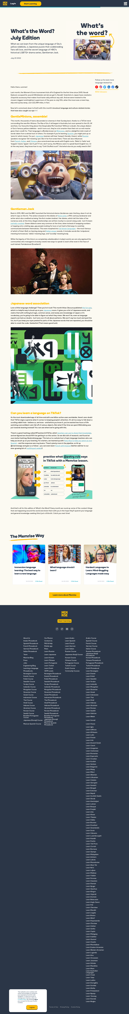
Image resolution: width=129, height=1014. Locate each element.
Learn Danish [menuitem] (90, 673)
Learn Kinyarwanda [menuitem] (93, 921)
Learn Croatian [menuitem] (91, 759)
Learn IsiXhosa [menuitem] (91, 730)
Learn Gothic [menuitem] (90, 929)
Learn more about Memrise (64, 595)
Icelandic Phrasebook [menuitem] (52, 687)
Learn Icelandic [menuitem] (91, 684)
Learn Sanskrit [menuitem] (91, 785)
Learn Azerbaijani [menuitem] (92, 801)
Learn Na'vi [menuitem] (90, 868)
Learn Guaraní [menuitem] (91, 939)
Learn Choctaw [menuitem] (91, 923)
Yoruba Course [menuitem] (28, 684)
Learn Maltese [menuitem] (91, 873)
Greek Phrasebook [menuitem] (51, 695)
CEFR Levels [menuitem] (48, 671)
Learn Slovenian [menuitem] (91, 689)
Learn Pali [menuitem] (89, 905)
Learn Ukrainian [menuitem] (91, 705)
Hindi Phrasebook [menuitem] (50, 703)
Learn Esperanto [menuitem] (92, 756)
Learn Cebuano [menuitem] (91, 833)
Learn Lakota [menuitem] (90, 860)
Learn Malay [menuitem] (90, 769)
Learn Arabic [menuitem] (69, 638)
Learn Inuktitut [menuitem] (91, 937)
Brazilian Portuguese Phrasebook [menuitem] (51, 716)
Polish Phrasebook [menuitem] (51, 679)
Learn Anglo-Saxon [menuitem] (93, 902)
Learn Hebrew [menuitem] (91, 703)
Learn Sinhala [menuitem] (91, 963)
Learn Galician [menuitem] (91, 713)
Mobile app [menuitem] (48, 646)
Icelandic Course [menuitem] (29, 687)
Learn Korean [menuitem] (49, 658)
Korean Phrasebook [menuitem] (93, 658)
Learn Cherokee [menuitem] (92, 907)
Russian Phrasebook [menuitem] (93, 651)
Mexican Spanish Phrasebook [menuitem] (50, 724)
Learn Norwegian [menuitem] (92, 671)
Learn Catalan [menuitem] (91, 780)
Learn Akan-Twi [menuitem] (91, 865)
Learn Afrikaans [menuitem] (91, 732)
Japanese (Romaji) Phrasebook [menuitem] (51, 720)
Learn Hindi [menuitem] (90, 700)
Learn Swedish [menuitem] (91, 679)
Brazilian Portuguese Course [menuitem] (30, 716)
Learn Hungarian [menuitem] (92, 748)
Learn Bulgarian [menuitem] (91, 767)
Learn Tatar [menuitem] (90, 977)
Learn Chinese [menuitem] (49, 660)
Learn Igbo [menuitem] (90, 727)
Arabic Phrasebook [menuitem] (30, 641)
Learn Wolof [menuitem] (90, 918)
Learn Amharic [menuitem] (91, 857)
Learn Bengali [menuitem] (91, 788)
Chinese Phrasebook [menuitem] (93, 660)
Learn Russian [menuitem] (49, 651)
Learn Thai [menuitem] (90, 697)
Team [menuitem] (25, 654)
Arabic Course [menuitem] (91, 638)
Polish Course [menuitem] (28, 679)
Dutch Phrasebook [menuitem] (92, 668)
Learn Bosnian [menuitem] (91, 822)
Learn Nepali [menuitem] (90, 793)
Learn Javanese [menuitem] (92, 960)
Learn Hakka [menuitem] (90, 820)
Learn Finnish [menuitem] (90, 737)
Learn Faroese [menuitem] (91, 878)
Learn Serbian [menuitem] (91, 764)
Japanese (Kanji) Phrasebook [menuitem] (92, 654)
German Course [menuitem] (91, 646)
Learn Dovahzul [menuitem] (91, 825)
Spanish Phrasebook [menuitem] (30, 643)
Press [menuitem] (25, 660)
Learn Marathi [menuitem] (91, 910)
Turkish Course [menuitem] (70, 666)
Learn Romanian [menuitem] (92, 753)
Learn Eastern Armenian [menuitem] (94, 947)
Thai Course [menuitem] (27, 700)
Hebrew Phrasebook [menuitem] (51, 705)
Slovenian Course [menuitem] (29, 692)
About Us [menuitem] (26, 638)
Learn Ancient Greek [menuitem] (93, 743)
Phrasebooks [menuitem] (28, 671)
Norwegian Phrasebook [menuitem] (52, 673)
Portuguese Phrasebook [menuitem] (94, 663)
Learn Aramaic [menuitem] (91, 897)
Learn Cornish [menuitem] (91, 846)
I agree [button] (32, 1007)
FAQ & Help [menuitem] (48, 643)
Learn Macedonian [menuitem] (92, 862)
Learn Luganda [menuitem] (91, 953)
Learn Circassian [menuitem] (92, 958)
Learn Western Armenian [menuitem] (95, 950)
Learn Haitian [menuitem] (91, 926)
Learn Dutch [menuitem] (48, 668)
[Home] (5, 3)
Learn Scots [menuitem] (90, 830)
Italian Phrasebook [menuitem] (30, 651)
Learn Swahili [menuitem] (90, 711)
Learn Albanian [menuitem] (91, 775)
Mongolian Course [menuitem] (30, 689)
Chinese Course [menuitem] (70, 660)
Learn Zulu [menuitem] (90, 812)
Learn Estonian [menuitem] (91, 791)
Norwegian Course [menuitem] (30, 673)
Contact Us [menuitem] (48, 641)
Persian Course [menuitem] (28, 711)
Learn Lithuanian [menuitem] (92, 777)
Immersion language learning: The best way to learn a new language (27, 570)
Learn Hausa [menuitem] (90, 724)
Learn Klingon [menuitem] (91, 891)
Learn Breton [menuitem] (90, 915)
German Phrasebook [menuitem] (30, 649)
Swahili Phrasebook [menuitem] (51, 713)
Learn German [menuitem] (70, 646)
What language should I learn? (62, 569)
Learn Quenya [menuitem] (91, 852)
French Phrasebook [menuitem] (30, 646)
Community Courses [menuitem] (72, 671)
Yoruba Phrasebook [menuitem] (51, 684)
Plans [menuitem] (46, 649)
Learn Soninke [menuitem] (91, 985)
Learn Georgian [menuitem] (91, 783)
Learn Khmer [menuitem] (90, 814)
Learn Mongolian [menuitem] (92, 687)
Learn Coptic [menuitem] (90, 931)
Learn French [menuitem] (69, 643)
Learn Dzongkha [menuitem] (92, 983)
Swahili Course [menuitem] (28, 713)
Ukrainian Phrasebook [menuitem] (52, 708)
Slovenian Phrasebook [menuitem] (52, 692)
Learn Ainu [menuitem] (90, 955)
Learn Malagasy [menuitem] (91, 934)
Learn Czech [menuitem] (90, 745)
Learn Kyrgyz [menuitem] (90, 886)
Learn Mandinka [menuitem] (91, 966)
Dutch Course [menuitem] (70, 668)
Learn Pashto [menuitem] (90, 841)
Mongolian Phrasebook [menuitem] (52, 689)
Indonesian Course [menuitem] (30, 697)
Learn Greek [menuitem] (90, 692)
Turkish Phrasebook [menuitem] (93, 666)
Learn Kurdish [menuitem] (91, 761)
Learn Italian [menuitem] (69, 649)
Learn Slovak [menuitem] (90, 799)
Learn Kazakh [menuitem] (91, 838)
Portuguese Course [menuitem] (72, 663)
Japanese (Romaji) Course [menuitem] (32, 720)
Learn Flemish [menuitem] (91, 883)
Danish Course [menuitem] (28, 676)
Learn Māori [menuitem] (90, 772)
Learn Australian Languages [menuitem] (92, 972)
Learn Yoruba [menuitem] (90, 681)
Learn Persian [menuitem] (91, 708)
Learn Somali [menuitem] (90, 720)
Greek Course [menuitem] (28, 695)
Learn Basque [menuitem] (91, 807)
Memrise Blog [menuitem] (28, 658)
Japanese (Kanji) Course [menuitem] (74, 654)
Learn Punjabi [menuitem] (91, 809)
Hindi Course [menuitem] (28, 703)
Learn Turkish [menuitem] (49, 666)
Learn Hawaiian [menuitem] (91, 881)
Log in (13, 4)
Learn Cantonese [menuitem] (92, 751)
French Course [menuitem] (91, 643)
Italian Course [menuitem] (91, 649)
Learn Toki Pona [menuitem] (91, 844)
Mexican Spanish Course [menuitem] (32, 724)
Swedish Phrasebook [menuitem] (51, 681)
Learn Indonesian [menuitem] (92, 695)
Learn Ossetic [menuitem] (91, 942)
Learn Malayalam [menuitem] (92, 854)
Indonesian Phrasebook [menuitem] (52, 697)
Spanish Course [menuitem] (91, 641)
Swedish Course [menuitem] (29, 681)
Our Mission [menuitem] (48, 638)
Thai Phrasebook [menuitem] (50, 700)
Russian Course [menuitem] (70, 651)
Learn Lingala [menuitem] (91, 913)
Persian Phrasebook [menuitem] (51, 711)
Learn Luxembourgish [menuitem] (93, 836)
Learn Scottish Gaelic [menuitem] (93, 796)
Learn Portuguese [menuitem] (50, 663)
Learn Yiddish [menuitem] (91, 876)
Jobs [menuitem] (25, 663)
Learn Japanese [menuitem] (50, 654)
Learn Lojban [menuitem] (90, 870)
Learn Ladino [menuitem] (90, 980)
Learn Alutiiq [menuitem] (90, 988)
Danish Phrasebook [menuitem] (51, 676)
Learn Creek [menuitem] (90, 975)
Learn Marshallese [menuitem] (92, 945)
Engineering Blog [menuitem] (29, 666)
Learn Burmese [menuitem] (91, 849)
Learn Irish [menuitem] (89, 740)
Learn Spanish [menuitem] (70, 641)
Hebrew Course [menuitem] (29, 705)
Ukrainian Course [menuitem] (29, 708)
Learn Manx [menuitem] (90, 968)
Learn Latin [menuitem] (90, 735)
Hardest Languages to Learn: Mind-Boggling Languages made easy (97, 570)
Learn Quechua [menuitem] (91, 889)
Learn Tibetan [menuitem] (91, 817)
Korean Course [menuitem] (70, 658)
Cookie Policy (22, 999)
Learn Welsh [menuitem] (90, 716)
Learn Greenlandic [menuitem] (92, 828)
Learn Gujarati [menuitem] (91, 894)
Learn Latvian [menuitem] (91, 804)
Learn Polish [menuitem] (90, 676)
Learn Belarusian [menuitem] (92, 899)
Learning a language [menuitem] (30, 668)
